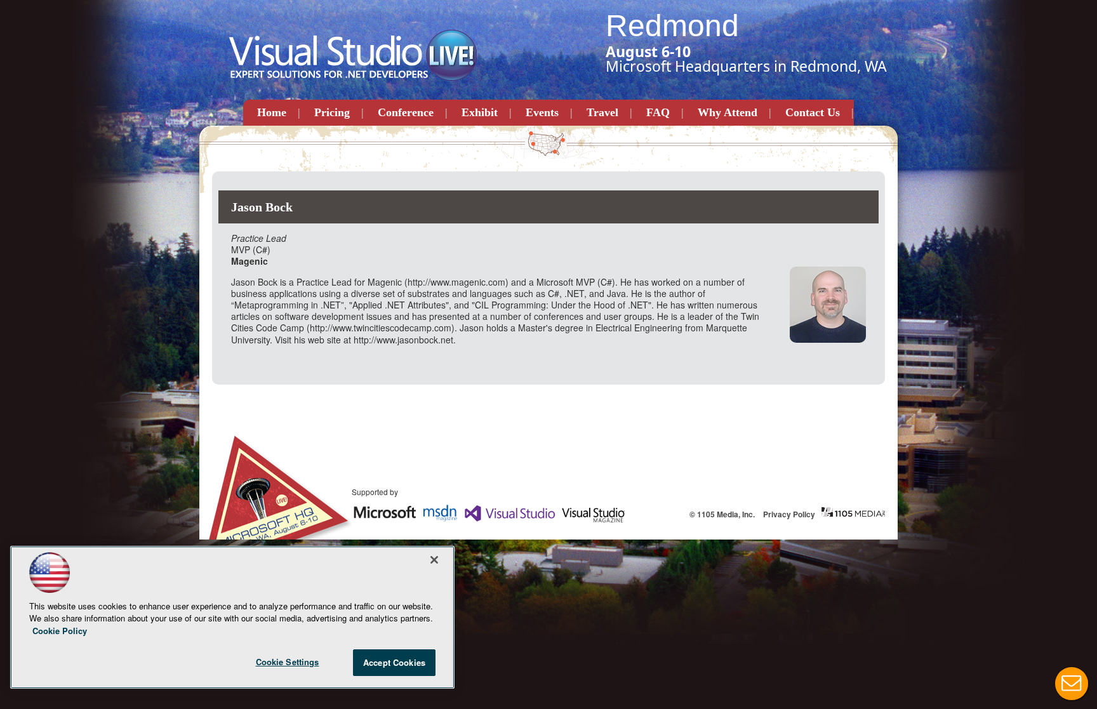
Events (542, 112)
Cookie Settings (287, 662)
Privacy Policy (789, 514)
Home (271, 112)
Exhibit (480, 112)
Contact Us (812, 112)
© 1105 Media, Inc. (722, 514)
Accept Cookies (394, 662)
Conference (406, 112)
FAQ (658, 112)
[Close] (434, 560)
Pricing (332, 112)
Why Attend (727, 112)
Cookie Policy (59, 631)
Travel (602, 112)
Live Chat (1071, 683)
